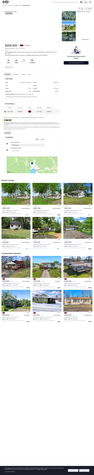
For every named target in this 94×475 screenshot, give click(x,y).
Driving (37, 139)
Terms (39, 469)
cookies (9, 468)
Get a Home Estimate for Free (76, 63)
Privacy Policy (44, 469)
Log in (85, 2)
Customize (84, 470)
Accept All (73, 470)
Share (89, 8)
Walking (42, 139)
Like (82, 8)
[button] (32, 26)
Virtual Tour (10, 67)
